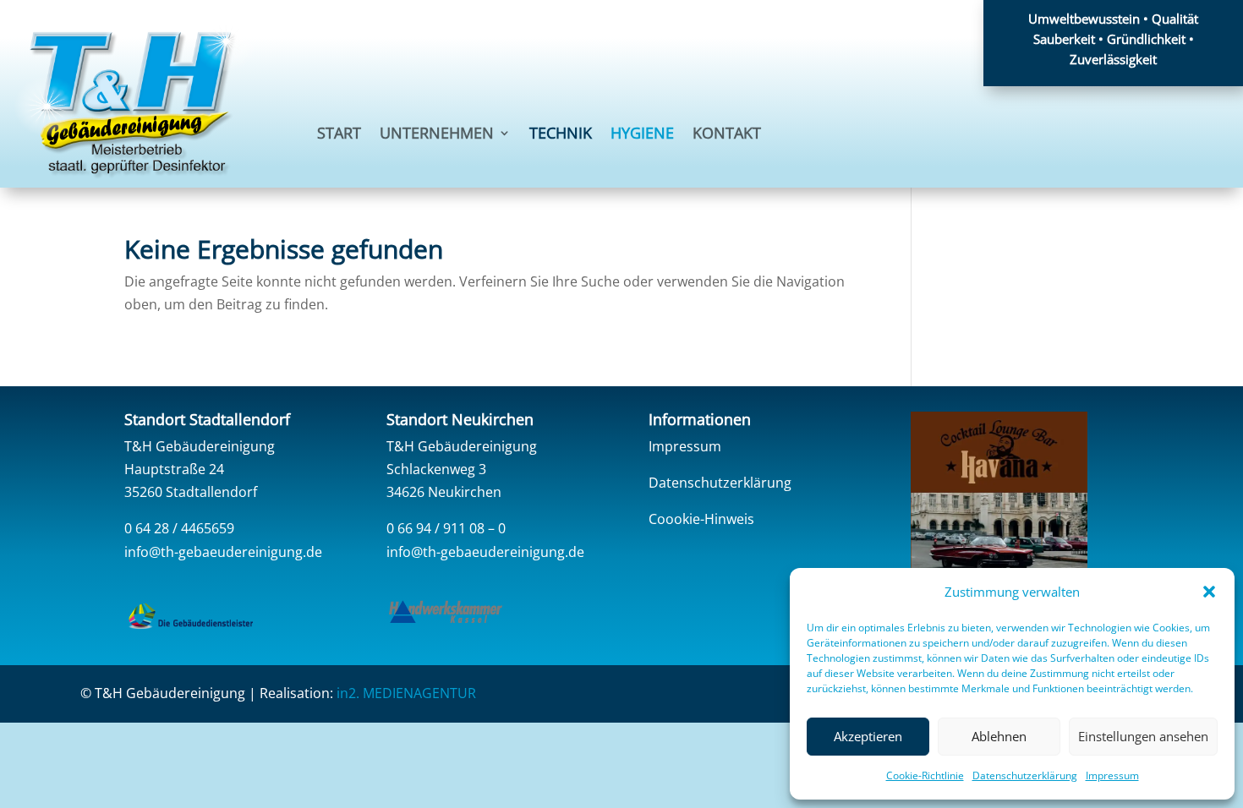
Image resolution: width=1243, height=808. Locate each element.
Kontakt (727, 135)
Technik (560, 135)
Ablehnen (999, 736)
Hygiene (642, 135)
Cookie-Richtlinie (925, 775)
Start (339, 135)
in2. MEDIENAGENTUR (406, 693)
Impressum (1112, 775)
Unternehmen (437, 135)
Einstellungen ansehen (1143, 736)
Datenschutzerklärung (1024, 775)
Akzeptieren (868, 736)
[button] (1209, 591)
